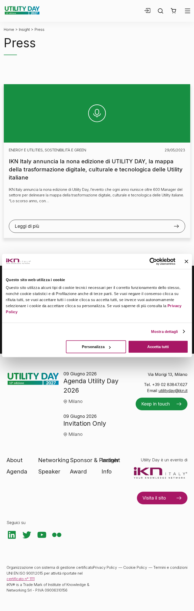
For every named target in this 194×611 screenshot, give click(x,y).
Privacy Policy (105, 567)
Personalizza (93, 347)
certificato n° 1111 (21, 578)
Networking (53, 460)
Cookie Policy (135, 567)
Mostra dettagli (164, 331)
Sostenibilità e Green (65, 150)
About (14, 460)
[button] (173, 11)
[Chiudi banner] (186, 261)
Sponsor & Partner (94, 460)
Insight (24, 29)
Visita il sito (154, 498)
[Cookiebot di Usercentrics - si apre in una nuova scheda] (153, 261)
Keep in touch (155, 403)
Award (78, 471)
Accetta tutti (158, 347)
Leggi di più (27, 226)
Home (9, 29)
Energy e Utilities (26, 150)
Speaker (49, 471)
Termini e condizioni (170, 567)
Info (107, 471)
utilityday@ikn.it (172, 390)
